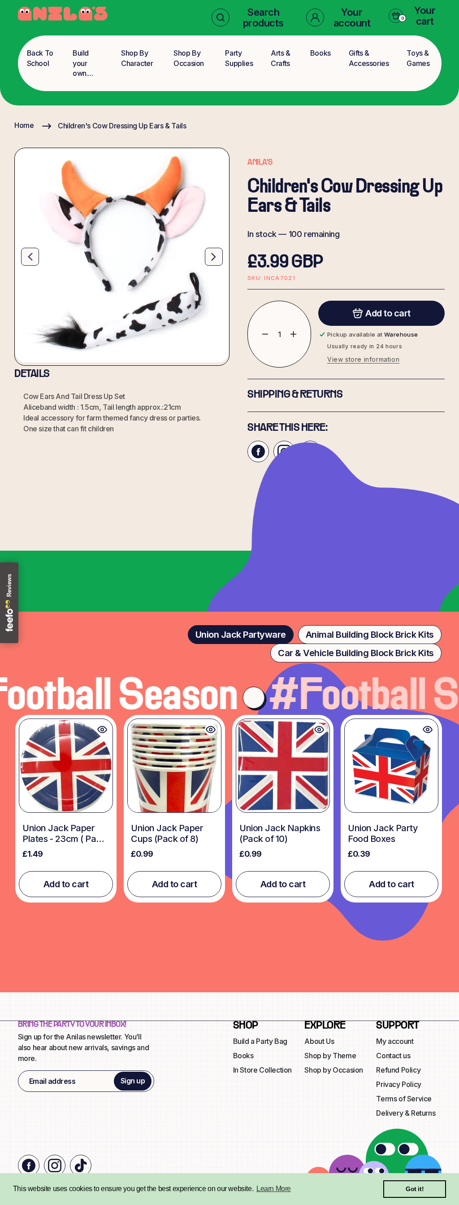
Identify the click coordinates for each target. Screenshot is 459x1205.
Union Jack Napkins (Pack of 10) (279, 833)
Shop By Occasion (188, 57)
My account (394, 1041)
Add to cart (66, 884)
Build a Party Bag (260, 1041)
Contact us (393, 1055)
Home (24, 125)
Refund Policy (398, 1069)
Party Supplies (239, 57)
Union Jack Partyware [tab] (240, 634)
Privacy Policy (398, 1084)
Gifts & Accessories (369, 57)
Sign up (133, 1080)
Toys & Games (418, 57)
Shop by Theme (330, 1055)
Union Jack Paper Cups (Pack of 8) (167, 833)
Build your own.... (83, 63)
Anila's (260, 163)
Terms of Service (404, 1098)
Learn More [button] (273, 1188)
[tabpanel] (229, 808)
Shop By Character (137, 57)
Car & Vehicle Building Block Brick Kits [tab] (356, 653)
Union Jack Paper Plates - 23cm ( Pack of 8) (64, 833)
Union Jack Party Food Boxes (383, 833)
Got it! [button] (415, 1188)
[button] (252, 17)
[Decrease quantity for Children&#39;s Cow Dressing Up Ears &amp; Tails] (258, 334)
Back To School (40, 57)
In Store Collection (262, 1069)
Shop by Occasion (333, 1069)
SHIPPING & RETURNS (294, 395)
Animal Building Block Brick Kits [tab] (370, 634)
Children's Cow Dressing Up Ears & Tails (122, 125)
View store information (363, 359)
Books (320, 52)
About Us (319, 1041)
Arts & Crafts (280, 57)
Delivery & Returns (405, 1113)
